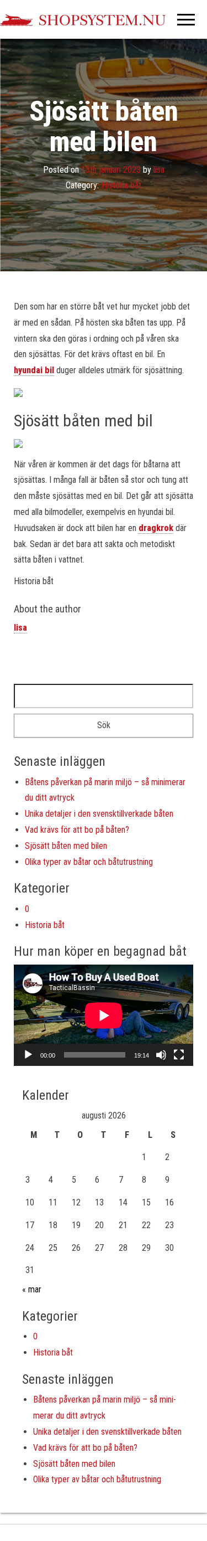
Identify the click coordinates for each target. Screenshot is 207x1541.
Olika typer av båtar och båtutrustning (89, 862)
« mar (31, 1289)
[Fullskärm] (178, 1054)
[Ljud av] (161, 1054)
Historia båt (121, 186)
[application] (103, 1015)
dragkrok (156, 528)
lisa (158, 169)
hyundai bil (34, 370)
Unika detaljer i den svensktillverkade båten (99, 813)
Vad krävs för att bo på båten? (77, 829)
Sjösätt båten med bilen (66, 846)
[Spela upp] (28, 1054)
